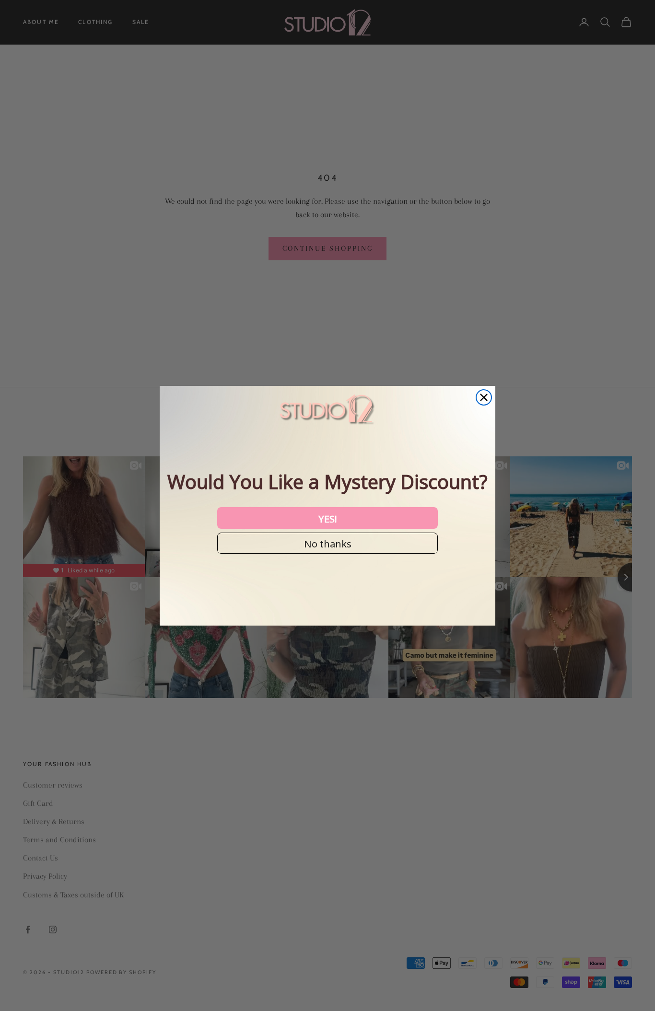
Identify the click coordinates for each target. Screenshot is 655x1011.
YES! (327, 518)
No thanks (327, 543)
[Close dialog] (483, 397)
